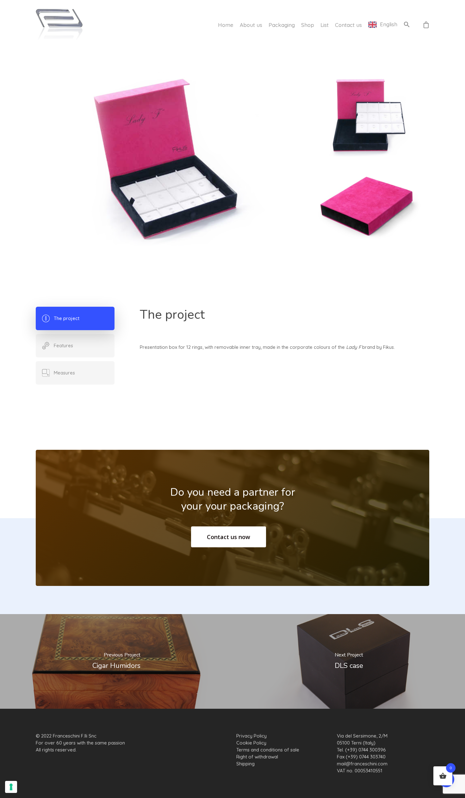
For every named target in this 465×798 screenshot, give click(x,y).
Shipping (245, 764)
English (388, 25)
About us (251, 25)
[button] (407, 24)
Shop (307, 25)
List (324, 25)
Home (225, 25)
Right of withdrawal (257, 757)
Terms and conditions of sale (267, 750)
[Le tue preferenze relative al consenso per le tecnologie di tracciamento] (11, 787)
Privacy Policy (251, 736)
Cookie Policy (251, 743)
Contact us (348, 25)
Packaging (282, 25)
